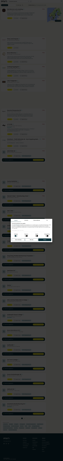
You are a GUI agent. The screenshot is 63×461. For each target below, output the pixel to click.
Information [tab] (26, 220)
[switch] (26, 236)
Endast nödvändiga (18, 239)
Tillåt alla (44, 239)
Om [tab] (47, 220)
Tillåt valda (31, 239)
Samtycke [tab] (16, 220)
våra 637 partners (17, 224)
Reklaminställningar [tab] (36, 220)
